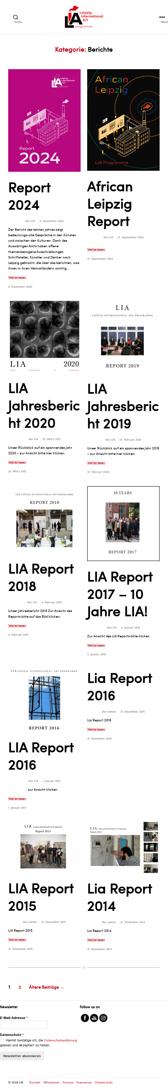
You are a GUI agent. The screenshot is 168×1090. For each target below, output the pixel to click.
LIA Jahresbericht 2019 (123, 405)
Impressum (84, 1082)
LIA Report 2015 (41, 896)
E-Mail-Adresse (14, 1018)
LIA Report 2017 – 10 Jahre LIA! (120, 593)
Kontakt (34, 1082)
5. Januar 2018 (130, 627)
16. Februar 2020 (130, 439)
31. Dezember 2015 (53, 922)
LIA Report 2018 (41, 576)
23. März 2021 (52, 439)
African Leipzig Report (110, 203)
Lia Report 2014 (119, 896)
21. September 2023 (130, 237)
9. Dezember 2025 (51, 221)
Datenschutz (12, 1035)
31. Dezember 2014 (132, 922)
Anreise (68, 1082)
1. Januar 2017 (52, 781)
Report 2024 (29, 195)
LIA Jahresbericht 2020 (44, 404)
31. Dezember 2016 (132, 711)
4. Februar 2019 (51, 602)
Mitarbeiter (52, 1082)
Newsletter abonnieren (22, 1056)
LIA (33, 221)
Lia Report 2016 (119, 686)
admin (111, 711)
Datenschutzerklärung (60, 1040)
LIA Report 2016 (41, 755)
